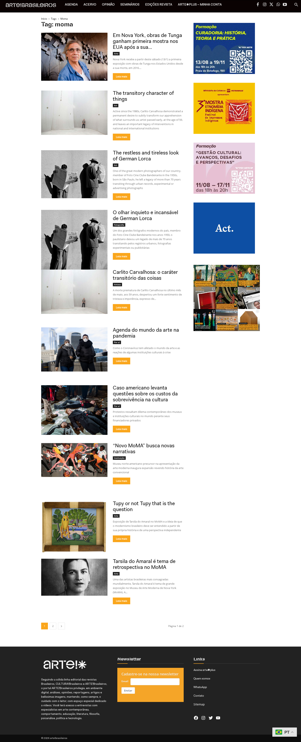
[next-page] (61, 626)
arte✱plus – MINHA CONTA (200, 4)
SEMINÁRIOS (129, 4)
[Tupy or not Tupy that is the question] (74, 527)
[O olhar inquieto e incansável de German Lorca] (74, 246)
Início (44, 18)
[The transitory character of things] (74, 113)
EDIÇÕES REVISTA (158, 4)
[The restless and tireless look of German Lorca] (74, 174)
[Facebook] (258, 5)
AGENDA (71, 4)
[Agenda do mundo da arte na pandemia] (74, 349)
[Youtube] (285, 5)
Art (115, 105)
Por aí (117, 342)
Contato (199, 695)
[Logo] (33, 6)
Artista (117, 284)
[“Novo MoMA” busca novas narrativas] (74, 460)
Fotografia (119, 224)
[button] (296, 5)
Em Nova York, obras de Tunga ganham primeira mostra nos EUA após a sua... (147, 41)
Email (124, 681)
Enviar (128, 690)
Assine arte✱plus (204, 670)
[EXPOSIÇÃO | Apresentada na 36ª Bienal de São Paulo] (227, 320)
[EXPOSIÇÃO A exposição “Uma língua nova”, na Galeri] (227, 276)
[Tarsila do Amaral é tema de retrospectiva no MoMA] (74, 577)
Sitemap (199, 704)
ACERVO (90, 4)
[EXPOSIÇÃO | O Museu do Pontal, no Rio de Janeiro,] (249, 276)
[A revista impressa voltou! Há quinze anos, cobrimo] (205, 298)
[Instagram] (264, 5)
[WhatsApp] (278, 5)
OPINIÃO (108, 4)
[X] (271, 5)
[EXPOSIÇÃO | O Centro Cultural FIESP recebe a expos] (205, 320)
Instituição (119, 458)
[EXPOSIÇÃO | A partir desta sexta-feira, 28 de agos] (205, 276)
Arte (116, 53)
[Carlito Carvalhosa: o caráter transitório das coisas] (74, 292)
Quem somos (202, 678)
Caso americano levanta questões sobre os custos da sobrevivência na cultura (145, 394)
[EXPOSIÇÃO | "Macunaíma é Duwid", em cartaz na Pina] (227, 298)
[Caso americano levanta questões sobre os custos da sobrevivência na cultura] (74, 410)
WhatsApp (200, 687)
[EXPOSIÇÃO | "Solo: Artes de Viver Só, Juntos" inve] (249, 320)
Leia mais (121, 76)
